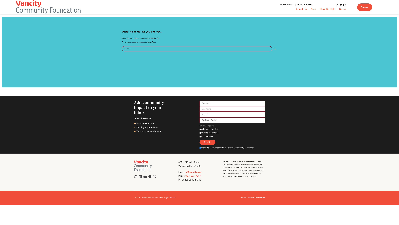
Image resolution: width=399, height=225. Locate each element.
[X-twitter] (154, 176)
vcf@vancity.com (193, 172)
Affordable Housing (209, 129)
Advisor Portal (287, 5)
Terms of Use (260, 198)
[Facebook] (344, 5)
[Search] (274, 48)
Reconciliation (207, 136)
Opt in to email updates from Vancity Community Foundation (227, 148)
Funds (299, 5)
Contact (308, 5)
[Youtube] (145, 176)
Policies (243, 198)
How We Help (327, 9)
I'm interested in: (207, 126)
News (342, 9)
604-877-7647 (193, 175)
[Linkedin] (341, 5)
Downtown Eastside (209, 133)
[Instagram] (337, 5)
